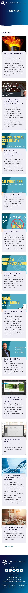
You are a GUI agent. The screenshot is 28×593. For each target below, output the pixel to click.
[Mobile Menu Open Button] (25, 3)
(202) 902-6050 (16, 579)
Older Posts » (8, 546)
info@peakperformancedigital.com (16, 581)
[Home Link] (14, 562)
